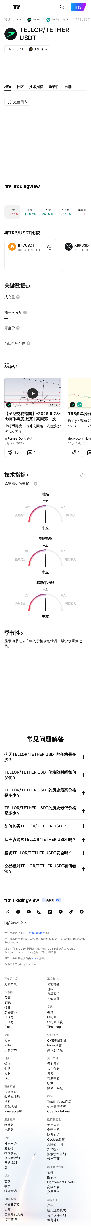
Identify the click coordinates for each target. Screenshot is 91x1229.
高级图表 (53, 1187)
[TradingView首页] (17, 7)
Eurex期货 (54, 1045)
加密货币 (10, 1012)
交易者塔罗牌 (56, 1106)
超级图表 (10, 984)
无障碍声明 (55, 1144)
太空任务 (53, 1068)
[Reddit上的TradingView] (82, 912)
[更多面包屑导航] (19, 20)
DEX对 (8, 1022)
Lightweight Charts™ (62, 1182)
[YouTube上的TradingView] (29, 912)
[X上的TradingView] (7, 912)
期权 (7, 1101)
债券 (7, 1007)
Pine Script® (13, 1111)
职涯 (50, 1083)
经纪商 (52, 1017)
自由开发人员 (13, 1214)
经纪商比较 (55, 1022)
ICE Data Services (34, 932)
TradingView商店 (59, 1101)
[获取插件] (82, 474)
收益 (7, 1068)
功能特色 (53, 984)
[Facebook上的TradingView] (18, 912)
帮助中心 (53, 1078)
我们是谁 (53, 1064)
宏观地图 (10, 1106)
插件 (50, 1172)
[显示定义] (18, 297)
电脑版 (9, 1130)
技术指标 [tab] (36, 86)
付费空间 (10, 1219)
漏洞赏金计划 (56, 1154)
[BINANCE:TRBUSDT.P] (72, 404)
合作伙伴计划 (56, 1215)
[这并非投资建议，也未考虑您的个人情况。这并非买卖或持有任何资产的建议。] (36, 484)
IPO (7, 1078)
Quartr (35, 958)
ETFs (7, 1002)
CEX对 (8, 1017)
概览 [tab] (7, 86)
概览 (50, 1012)
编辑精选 (10, 1191)
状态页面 (53, 1159)
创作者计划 (12, 1158)
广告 (50, 1205)
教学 (7, 1186)
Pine (7, 1027)
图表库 (52, 1177)
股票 (7, 998)
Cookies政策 (56, 1139)
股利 (7, 1073)
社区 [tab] (20, 86)
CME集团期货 (56, 1040)
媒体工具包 (55, 1088)
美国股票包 (55, 1050)
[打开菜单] (6, 7)
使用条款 (53, 1125)
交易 (7, 1181)
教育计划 (53, 1220)
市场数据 (53, 994)
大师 (7, 1209)
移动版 (9, 1125)
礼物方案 (53, 998)
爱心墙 (9, 1148)
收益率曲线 (12, 1097)
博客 (50, 1073)
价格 (50, 989)
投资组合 (10, 1092)
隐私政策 (53, 1134)
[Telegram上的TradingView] (60, 912)
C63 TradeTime (58, 1111)
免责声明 (53, 1130)
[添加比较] (50, 247)
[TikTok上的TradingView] (71, 912)
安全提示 (53, 1149)
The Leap (54, 1027)
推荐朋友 (10, 1153)
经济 (7, 1064)
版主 (7, 1167)
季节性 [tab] (54, 86)
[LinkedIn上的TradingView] (50, 912)
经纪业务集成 (56, 1210)
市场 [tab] (68, 86)
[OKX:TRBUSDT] (8, 404)
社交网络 (10, 1143)
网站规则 (10, 1163)
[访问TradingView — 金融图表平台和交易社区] (22, 186)
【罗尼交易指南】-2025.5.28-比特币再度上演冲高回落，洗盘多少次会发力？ (32, 416)
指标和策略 (12, 1204)
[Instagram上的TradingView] (39, 912)
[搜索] (62, 7)
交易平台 (53, 1192)
